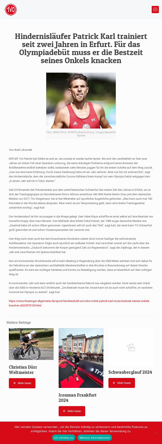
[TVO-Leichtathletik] (10, 9)
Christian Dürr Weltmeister (23, 369)
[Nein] (157, 433)
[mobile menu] (155, 9)
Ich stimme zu (63, 437)
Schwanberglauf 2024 (130, 372)
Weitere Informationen (95, 437)
